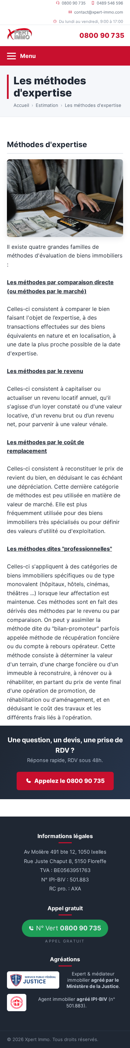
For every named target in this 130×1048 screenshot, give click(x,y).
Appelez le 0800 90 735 (69, 780)
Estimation (47, 105)
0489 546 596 (110, 3)
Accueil (21, 105)
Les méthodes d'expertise (93, 105)
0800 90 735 (74, 3)
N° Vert (67, 928)
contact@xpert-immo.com (98, 12)
